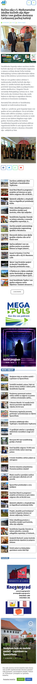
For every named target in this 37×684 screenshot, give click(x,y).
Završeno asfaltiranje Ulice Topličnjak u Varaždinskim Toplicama (19, 183)
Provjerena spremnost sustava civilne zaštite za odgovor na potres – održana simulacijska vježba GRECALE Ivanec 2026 (22, 397)
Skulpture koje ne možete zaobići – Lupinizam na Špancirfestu (22, 378)
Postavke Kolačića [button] (9, 679)
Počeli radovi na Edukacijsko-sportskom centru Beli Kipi (19, 549)
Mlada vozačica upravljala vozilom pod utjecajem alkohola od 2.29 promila (21, 477)
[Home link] (4, 2)
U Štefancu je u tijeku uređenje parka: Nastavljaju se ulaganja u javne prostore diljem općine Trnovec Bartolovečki (21, 274)
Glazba (6, 355)
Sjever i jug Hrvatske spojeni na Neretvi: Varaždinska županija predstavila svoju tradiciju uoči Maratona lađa (20, 265)
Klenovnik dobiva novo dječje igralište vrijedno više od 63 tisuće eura (20, 237)
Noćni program (11, 359)
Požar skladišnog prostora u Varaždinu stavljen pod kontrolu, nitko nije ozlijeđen (20, 210)
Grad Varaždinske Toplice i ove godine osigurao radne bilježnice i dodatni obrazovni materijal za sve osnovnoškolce (21, 283)
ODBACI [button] (28, 679)
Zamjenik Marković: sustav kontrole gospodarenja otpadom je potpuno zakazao (22, 540)
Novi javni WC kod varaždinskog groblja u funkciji (20, 441)
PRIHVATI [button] (20, 679)
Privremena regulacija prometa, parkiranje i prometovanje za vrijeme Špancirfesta (22, 414)
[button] (3, 167)
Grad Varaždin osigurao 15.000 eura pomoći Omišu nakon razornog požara (22, 450)
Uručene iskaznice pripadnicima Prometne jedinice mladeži (20, 468)
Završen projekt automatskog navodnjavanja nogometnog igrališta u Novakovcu (20, 228)
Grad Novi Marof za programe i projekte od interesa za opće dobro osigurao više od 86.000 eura (21, 193)
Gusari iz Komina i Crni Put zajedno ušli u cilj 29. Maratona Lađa (21, 255)
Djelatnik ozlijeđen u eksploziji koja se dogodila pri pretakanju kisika (21, 201)
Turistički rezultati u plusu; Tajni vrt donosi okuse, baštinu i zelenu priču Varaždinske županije (22, 387)
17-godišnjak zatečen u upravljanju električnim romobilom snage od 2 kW (21, 432)
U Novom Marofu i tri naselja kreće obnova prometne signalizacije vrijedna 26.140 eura (21, 405)
